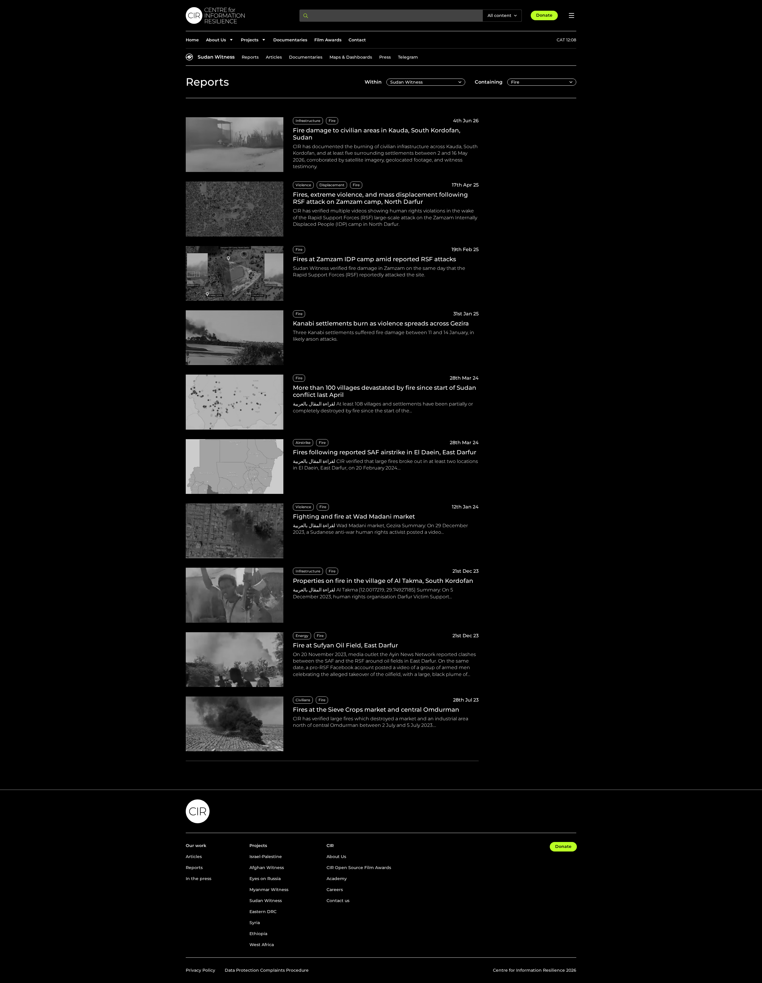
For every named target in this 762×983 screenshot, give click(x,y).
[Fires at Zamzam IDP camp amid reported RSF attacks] (332, 273)
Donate (544, 15)
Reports (250, 57)
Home (192, 40)
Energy (302, 635)
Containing (488, 82)
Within (373, 82)
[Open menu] (571, 15)
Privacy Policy (200, 970)
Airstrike (303, 442)
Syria (254, 922)
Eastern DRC (263, 911)
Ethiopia (258, 933)
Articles (274, 57)
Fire (332, 120)
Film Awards (327, 40)
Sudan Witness (216, 57)
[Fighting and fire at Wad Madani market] (332, 530)
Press (385, 57)
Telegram (408, 57)
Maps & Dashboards (351, 57)
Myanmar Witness (268, 889)
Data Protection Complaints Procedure (267, 970)
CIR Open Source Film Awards (359, 867)
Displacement (331, 185)
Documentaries (290, 40)
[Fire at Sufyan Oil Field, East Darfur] (332, 659)
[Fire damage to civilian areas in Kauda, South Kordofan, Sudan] (332, 144)
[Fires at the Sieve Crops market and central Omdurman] (332, 723)
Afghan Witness (266, 867)
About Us (336, 856)
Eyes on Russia (265, 878)
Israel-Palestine (265, 856)
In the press (198, 878)
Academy (337, 878)
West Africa (261, 944)
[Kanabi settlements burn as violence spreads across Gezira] (332, 337)
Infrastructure (308, 120)
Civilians (303, 700)
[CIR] (238, 15)
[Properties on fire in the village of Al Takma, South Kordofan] (332, 595)
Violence (303, 185)
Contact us (338, 900)
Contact (357, 40)
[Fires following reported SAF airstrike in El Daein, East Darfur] (332, 466)
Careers (335, 889)
